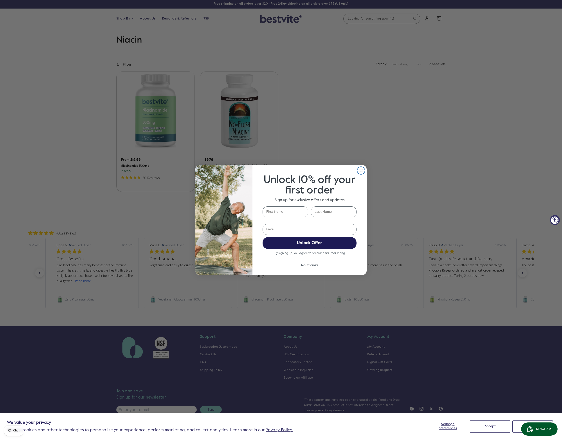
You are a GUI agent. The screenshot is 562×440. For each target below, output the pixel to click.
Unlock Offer (309, 243)
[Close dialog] (361, 170)
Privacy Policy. (279, 430)
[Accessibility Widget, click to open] (555, 220)
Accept (490, 426)
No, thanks (309, 265)
